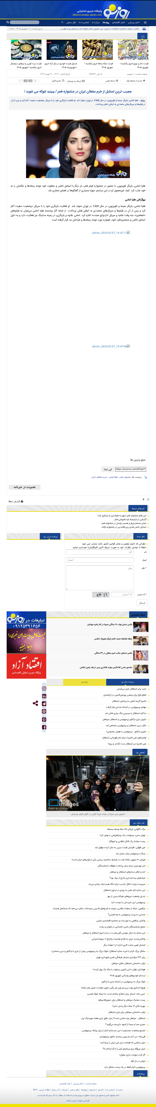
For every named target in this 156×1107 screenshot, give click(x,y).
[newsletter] (25, 487)
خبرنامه (65, 1089)
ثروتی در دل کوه (138, 1061)
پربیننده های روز (127, 682)
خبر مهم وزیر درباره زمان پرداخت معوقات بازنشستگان (121, 866)
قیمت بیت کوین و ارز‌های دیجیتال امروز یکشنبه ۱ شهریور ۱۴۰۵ (25, 65)
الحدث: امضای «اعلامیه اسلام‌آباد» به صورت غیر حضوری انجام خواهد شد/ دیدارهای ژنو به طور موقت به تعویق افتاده (92, 28)
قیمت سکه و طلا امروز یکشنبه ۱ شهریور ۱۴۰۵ (98, 65)
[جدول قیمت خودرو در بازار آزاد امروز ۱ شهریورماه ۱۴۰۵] (60, 50)
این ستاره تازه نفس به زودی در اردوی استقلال (124, 890)
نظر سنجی (71, 22)
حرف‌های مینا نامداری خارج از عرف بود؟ (127, 878)
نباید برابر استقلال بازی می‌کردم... (131, 689)
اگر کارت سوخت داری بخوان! (132, 1055)
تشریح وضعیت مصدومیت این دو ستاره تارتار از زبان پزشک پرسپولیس (113, 1030)
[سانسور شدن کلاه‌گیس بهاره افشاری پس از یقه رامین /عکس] (140, 670)
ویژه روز (84, 682)
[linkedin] (44, 697)
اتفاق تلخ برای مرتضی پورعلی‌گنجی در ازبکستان (124, 695)
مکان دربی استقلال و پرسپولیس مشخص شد (126, 725)
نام (145, 552)
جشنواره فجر (125, 477)
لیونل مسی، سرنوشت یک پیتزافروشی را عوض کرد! (122, 835)
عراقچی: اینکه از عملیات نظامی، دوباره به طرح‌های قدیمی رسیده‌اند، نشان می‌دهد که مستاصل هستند (99, 908)
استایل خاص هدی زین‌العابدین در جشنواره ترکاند (123, 527)
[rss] (62, 22)
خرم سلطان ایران (99, 477)
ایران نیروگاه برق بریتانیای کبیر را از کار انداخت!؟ (124, 1049)
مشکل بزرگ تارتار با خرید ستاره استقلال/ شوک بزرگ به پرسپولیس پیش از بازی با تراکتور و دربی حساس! (98, 951)
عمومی (130, 74)
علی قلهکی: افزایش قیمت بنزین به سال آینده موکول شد (120, 847)
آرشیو (100, 1089)
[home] (144, 22)
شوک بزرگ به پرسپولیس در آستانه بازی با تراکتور (123, 982)
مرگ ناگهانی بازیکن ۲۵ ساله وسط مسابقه (126, 829)
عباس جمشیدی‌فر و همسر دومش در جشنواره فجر (124, 523)
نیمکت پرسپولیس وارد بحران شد (130, 854)
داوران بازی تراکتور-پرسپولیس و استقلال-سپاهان (124, 719)
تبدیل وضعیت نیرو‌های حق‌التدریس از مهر (126, 896)
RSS (35, 1089)
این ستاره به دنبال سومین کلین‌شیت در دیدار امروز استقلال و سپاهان (114, 933)
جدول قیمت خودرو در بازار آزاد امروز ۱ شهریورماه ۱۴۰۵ (61, 65)
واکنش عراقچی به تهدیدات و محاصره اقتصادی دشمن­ (120, 921)
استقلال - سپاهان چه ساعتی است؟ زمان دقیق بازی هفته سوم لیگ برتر (113, 1018)
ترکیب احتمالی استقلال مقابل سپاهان (128, 963)
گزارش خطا (15, 501)
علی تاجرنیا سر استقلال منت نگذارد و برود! (127, 744)
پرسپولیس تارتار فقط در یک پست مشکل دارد (124, 1067)
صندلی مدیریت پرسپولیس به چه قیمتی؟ (126, 915)
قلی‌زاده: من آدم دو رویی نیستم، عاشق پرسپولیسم (122, 1037)
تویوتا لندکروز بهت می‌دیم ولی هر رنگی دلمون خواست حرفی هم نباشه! (113, 988)
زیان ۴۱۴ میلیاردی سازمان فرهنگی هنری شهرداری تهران (120, 957)
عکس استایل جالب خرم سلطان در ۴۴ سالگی (113, 653)
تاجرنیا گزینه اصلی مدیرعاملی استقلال (129, 701)
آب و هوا (55, 1089)
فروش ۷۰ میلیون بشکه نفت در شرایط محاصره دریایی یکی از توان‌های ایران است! (108, 860)
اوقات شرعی (44, 1089)
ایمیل (144, 560)
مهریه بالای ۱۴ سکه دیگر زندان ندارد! (128, 1006)
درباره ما (96, 22)
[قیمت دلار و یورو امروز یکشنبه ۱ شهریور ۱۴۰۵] (132, 50)
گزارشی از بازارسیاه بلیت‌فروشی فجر (130, 519)
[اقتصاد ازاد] (26, 666)
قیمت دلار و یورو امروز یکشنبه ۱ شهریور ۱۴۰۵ (134, 65)
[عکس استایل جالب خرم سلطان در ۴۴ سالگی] (140, 655)
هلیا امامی (113, 477)
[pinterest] (44, 720)
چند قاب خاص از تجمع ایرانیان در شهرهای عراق (98, 814)
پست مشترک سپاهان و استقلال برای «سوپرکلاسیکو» (121, 1000)
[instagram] (44, 689)
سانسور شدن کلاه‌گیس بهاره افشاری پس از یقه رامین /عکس (106, 667)
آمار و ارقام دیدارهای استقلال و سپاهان (127, 872)
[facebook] (44, 728)
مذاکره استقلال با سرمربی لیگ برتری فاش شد (125, 713)
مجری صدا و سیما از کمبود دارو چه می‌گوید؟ (125, 1024)
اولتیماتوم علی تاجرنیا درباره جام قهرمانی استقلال (124, 738)
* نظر (144, 568)
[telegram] (44, 703)
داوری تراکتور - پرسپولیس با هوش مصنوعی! (126, 732)
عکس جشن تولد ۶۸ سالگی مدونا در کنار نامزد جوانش (109, 624)
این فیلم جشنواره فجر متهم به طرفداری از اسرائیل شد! (122, 516)
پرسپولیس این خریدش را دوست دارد (128, 902)
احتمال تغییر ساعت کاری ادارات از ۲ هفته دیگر (124, 945)
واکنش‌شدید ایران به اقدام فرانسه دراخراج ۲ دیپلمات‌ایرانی (118, 939)
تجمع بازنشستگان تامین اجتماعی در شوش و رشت (122, 927)
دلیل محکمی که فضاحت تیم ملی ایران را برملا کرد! (122, 1043)
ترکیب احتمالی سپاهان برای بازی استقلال (126, 1012)
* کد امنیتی (142, 594)
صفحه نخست (141, 74)
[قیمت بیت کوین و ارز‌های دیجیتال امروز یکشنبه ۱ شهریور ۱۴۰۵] (24, 50)
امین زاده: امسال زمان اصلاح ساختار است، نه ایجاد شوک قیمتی (116, 994)
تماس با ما (84, 22)
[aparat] (44, 711)
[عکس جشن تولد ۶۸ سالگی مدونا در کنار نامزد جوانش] (140, 627)
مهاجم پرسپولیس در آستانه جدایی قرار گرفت (126, 707)
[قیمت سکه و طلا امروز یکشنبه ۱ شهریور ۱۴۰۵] (96, 50)
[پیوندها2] (26, 641)
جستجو (93, 1089)
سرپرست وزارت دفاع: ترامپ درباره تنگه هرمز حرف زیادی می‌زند (116, 884)
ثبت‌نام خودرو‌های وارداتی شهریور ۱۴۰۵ (127, 976)
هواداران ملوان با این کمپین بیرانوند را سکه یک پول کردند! (119, 969)
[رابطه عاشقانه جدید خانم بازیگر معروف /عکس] (140, 641)
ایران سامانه (72, 1100)
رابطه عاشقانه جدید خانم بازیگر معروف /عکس (113, 639)
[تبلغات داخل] (26, 620)
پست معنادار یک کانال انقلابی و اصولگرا (127, 841)
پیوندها (106, 22)
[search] (8, 22)
